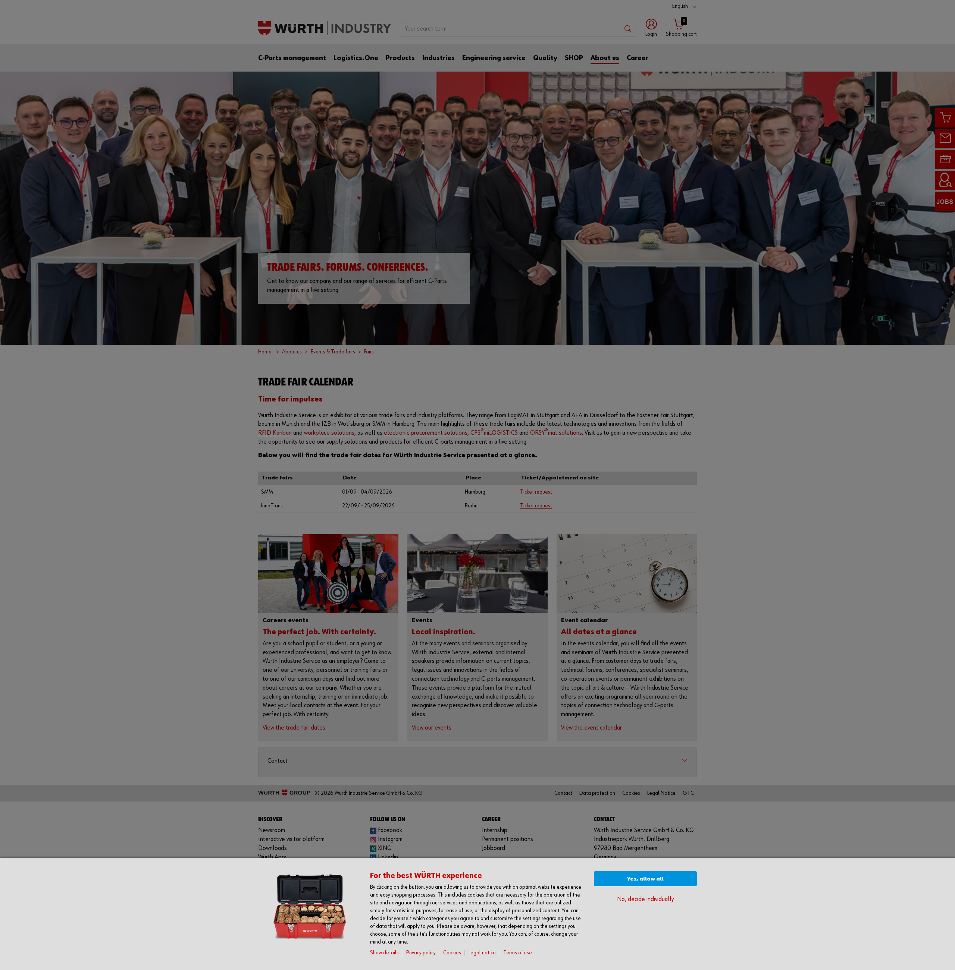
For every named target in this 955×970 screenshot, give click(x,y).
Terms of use (517, 952)
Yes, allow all (645, 879)
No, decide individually (645, 899)
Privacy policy (421, 952)
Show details (384, 952)
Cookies (452, 952)
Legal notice (482, 952)
